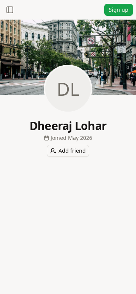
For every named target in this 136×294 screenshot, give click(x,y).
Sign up (118, 9)
